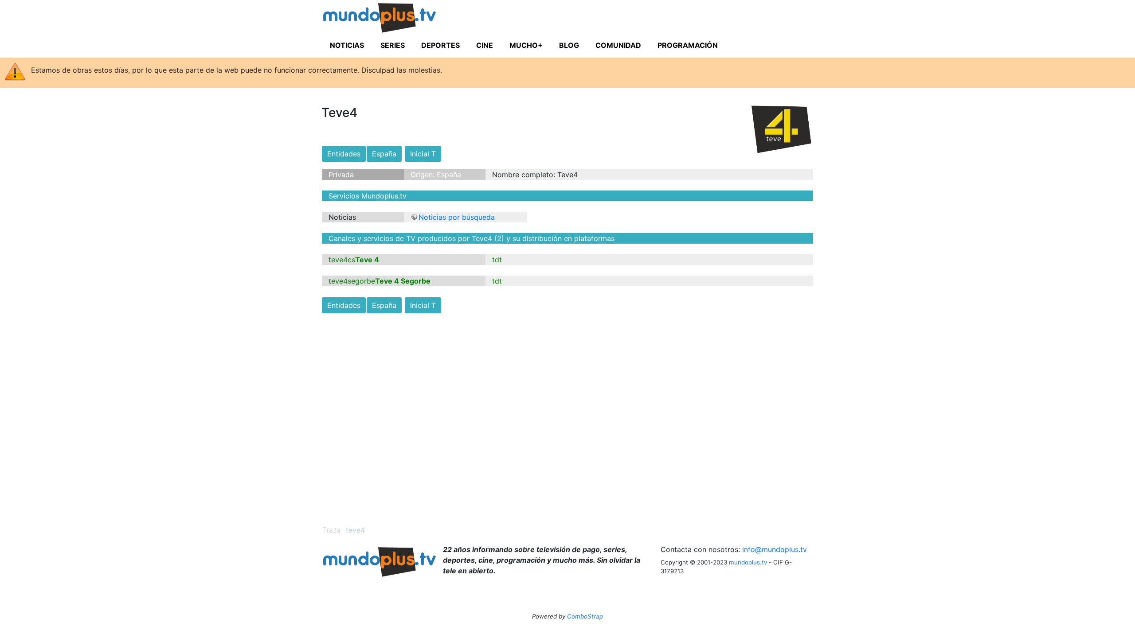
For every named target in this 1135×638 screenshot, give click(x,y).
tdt (497, 259)
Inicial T (423, 153)
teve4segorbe (352, 280)
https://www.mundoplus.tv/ (396, 19)
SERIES (392, 45)
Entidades (343, 153)
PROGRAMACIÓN (688, 45)
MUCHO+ (526, 45)
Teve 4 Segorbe (403, 280)
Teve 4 (367, 259)
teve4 (355, 529)
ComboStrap (585, 616)
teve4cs (342, 259)
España (384, 153)
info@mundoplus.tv (774, 549)
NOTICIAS (347, 45)
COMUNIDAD (618, 45)
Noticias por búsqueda (457, 217)
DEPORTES (440, 45)
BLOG (569, 45)
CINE (484, 45)
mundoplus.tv (748, 562)
